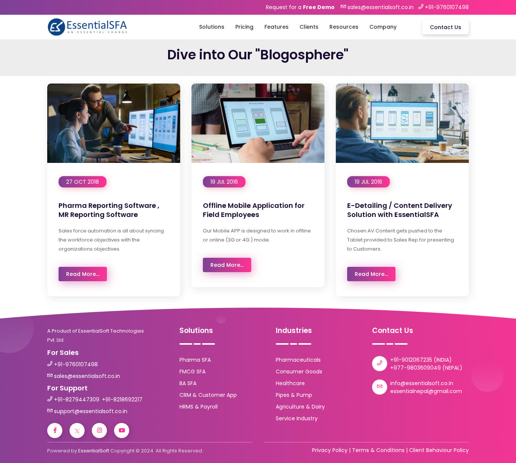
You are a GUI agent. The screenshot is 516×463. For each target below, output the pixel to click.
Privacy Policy (330, 450)
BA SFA (187, 383)
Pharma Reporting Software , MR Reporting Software (109, 210)
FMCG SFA (192, 371)
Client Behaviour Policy (439, 450)
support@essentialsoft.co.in (90, 411)
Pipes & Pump (294, 395)
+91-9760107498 (76, 364)
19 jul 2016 (224, 182)
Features (276, 27)
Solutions (211, 27)
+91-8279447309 (76, 399)
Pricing (244, 27)
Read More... (82, 274)
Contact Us (445, 27)
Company (383, 27)
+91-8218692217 (122, 399)
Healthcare (290, 383)
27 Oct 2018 (82, 182)
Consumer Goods (299, 371)
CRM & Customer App (208, 395)
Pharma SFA (195, 360)
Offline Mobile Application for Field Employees (253, 210)
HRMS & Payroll (198, 406)
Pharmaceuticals (298, 360)
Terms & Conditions (378, 450)
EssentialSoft (93, 450)
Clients (309, 27)
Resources (343, 27)
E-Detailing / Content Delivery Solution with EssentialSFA (399, 210)
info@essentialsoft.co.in (421, 383)
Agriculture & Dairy (300, 406)
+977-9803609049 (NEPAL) (426, 368)
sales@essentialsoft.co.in (87, 376)
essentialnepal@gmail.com (426, 391)
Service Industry (297, 418)
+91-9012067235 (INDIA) (421, 360)
